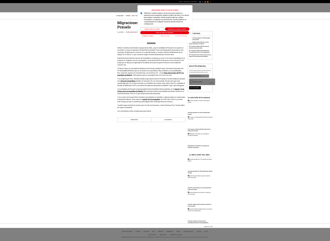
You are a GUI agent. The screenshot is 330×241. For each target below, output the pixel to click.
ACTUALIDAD (119, 15)
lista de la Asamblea (128, 81)
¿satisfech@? (169, 231)
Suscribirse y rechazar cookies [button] (177, 29)
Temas (181, 1)
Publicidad (160, 231)
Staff (153, 231)
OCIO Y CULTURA (136, 15)
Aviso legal (146, 231)
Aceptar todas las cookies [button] (152, 29)
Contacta (138, 231)
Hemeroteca (186, 1)
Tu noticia (198, 231)
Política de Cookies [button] (165, 36)
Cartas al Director (152, 234)
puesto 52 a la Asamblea (151, 99)
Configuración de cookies (176, 234)
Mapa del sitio (163, 234)
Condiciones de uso (188, 231)
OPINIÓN (128, 15)
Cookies (178, 231)
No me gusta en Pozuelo (134, 32)
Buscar (206, 231)
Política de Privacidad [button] (182, 36)
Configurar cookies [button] (148, 36)
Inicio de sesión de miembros (164, 32)
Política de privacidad (127, 231)
